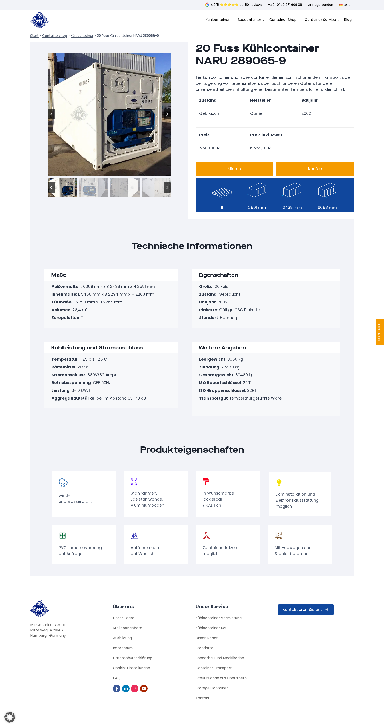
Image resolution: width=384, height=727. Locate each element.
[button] (62, 187)
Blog (348, 19)
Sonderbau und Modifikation (220, 657)
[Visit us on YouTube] (144, 688)
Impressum (123, 647)
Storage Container (212, 688)
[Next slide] (167, 114)
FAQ (116, 678)
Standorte (204, 647)
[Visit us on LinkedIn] (126, 688)
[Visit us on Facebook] (117, 688)
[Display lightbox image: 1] (109, 114)
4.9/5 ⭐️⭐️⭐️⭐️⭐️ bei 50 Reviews (236, 4)
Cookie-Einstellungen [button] (131, 667)
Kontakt (203, 698)
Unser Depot (207, 637)
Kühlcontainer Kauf (212, 627)
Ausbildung (122, 637)
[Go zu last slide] (51, 114)
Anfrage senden (320, 4)
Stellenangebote (127, 627)
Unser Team (123, 617)
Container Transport (214, 667)
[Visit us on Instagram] (135, 688)
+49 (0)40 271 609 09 (285, 4)
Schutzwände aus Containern (221, 678)
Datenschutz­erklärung (132, 657)
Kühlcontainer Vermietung (219, 617)
